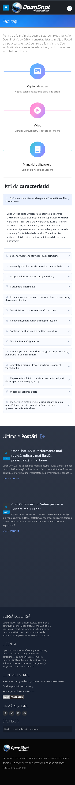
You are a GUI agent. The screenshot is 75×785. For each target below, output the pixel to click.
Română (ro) (19, 767)
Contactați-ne (16, 674)
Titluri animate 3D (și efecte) (24, 341)
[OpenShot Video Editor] (30, 7)
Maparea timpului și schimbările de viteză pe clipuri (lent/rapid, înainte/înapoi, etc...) (34, 380)
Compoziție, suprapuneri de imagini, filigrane (34, 320)
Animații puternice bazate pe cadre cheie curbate (36, 266)
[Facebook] (5, 713)
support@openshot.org (21, 686)
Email (15, 691)
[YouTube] (24, 713)
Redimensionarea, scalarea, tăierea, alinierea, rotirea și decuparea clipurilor (37, 298)
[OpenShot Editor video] (16, 747)
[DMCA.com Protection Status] (13, 696)
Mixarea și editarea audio (23, 391)
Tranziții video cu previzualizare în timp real (33, 310)
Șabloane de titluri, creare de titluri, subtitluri (33, 330)
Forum (22, 691)
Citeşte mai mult (11, 478)
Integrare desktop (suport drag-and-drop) (32, 276)
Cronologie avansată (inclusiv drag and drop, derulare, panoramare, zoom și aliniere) (36, 353)
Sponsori (11, 721)
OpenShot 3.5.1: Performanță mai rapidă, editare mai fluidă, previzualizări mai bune (36, 455)
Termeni (6, 767)
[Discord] (18, 713)
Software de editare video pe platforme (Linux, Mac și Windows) (36, 200)
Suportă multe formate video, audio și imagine (34, 255)
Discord (31, 691)
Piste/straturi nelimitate (22, 286)
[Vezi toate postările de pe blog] (42, 436)
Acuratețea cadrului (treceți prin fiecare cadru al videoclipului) (33, 366)
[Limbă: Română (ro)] (69, 8)
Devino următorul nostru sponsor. (21, 729)
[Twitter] (11, 713)
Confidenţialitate (55, 763)
